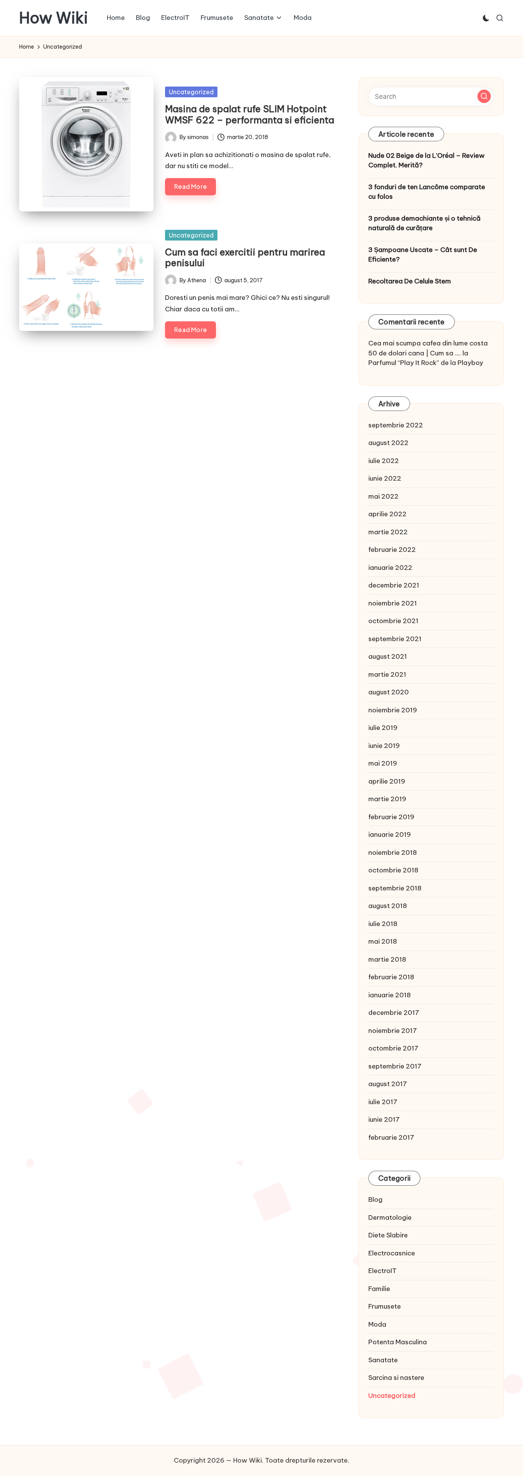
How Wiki (53, 18)
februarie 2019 (391, 817)
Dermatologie (390, 1217)
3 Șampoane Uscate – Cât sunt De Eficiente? (422, 254)
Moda (377, 1324)
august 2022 (388, 443)
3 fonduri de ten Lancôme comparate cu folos (426, 192)
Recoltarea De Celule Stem (409, 281)
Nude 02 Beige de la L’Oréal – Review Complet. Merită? (426, 160)
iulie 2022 (383, 461)
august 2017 (387, 1084)
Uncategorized (191, 92)
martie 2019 (387, 799)
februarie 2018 (391, 977)
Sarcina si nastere (396, 1377)
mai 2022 (383, 496)
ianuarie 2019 (389, 834)
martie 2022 (388, 532)
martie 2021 (387, 674)
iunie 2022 (384, 478)
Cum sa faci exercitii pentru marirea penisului (245, 257)
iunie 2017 (384, 1119)
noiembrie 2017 (392, 1030)
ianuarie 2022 (390, 567)
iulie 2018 (382, 924)
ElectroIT (382, 1271)
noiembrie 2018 (392, 852)
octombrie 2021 (393, 621)
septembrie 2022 (395, 425)
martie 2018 (387, 959)
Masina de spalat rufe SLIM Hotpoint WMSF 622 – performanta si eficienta (249, 114)
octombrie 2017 (393, 1048)
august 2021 (387, 656)
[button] (484, 96)
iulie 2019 (382, 727)
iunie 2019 (384, 745)
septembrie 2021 (395, 639)
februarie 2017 (391, 1137)
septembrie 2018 (395, 888)
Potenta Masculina (397, 1342)
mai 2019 (382, 763)
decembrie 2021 (393, 585)
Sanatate (383, 1360)
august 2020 (388, 692)
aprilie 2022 (387, 514)
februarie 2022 (392, 549)
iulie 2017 (382, 1102)
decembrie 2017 (393, 1012)
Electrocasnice (391, 1253)
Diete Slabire (388, 1235)
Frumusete (384, 1306)
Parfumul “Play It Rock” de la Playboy (425, 362)
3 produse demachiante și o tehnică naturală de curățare (424, 223)
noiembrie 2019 (392, 710)
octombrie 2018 (393, 870)
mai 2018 (382, 941)
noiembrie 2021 (392, 603)
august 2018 (387, 906)
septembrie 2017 (395, 1066)
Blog (375, 1199)
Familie (379, 1289)
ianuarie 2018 (389, 995)
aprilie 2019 (386, 781)
